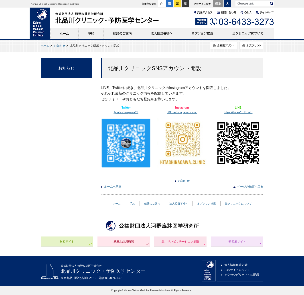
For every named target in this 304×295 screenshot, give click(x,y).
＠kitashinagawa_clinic (182, 112)
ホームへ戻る (113, 186)
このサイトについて (237, 269)
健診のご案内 (122, 33)
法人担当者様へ (161, 33)
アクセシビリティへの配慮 (241, 274)
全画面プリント (223, 45)
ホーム (64, 33)
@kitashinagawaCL (126, 112)
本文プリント (251, 45)
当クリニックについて (248, 33)
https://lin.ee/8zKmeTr (238, 112)
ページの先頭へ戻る (250, 186)
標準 (218, 4)
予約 (91, 33)
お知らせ (59, 45)
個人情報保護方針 (235, 265)
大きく (227, 4)
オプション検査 (202, 33)
